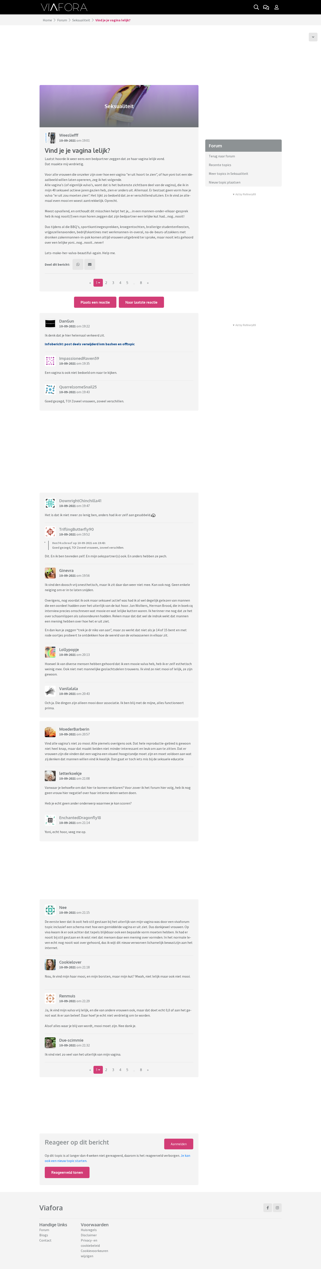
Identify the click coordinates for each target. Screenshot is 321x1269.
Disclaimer (89, 1235)
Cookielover (70, 962)
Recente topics (220, 165)
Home (47, 20)
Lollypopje (69, 649)
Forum (62, 20)
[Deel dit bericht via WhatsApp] (77, 264)
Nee (63, 907)
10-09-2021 (67, 140)
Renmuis (67, 995)
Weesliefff (68, 135)
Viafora (51, 1207)
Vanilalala (68, 688)
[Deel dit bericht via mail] (89, 264)
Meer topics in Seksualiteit (228, 173)
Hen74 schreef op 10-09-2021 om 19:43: (79, 543)
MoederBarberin (74, 729)
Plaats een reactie (95, 302)
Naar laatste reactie (141, 302)
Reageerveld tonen (67, 1172)
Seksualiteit (81, 20)
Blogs (43, 1235)
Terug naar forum (222, 156)
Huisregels (89, 1230)
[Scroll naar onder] (313, 37)
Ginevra (66, 570)
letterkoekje (70, 773)
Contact (45, 1240)
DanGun (66, 321)
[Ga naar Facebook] (267, 1207)
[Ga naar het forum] (266, 7)
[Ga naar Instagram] (277, 1207)
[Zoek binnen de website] (256, 7)
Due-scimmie (71, 1040)
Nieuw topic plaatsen (224, 182)
